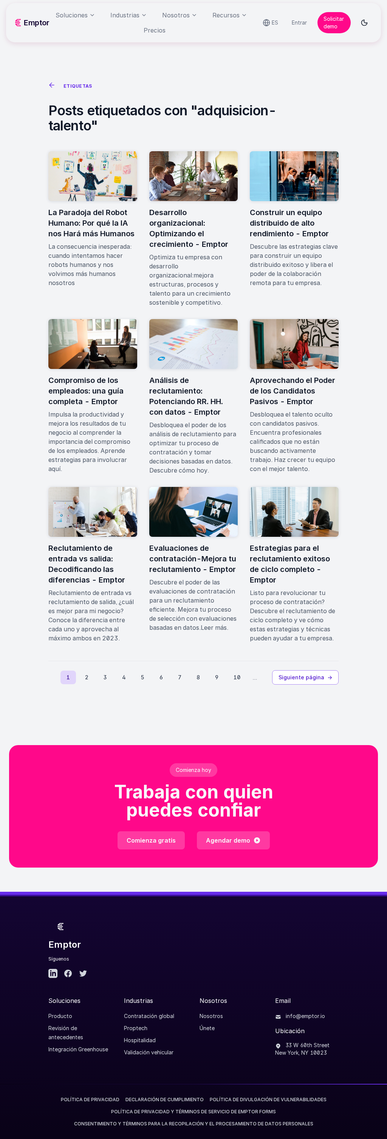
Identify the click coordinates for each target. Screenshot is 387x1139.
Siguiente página (305, 677)
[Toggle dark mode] (364, 22)
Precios (155, 30)
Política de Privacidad (90, 1099)
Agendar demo (228, 840)
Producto (60, 1016)
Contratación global (149, 1016)
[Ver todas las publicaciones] (52, 86)
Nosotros (211, 1016)
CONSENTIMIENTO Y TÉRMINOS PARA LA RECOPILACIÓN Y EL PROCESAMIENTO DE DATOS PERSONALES (193, 1124)
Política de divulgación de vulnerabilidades (268, 1099)
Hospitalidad (140, 1040)
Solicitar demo (334, 22)
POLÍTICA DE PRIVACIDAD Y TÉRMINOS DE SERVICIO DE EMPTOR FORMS (193, 1111)
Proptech (135, 1028)
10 (237, 677)
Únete (207, 1028)
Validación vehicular (148, 1052)
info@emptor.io (304, 1016)
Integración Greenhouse (78, 1049)
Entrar (299, 22)
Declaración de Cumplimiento (164, 1099)
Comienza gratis (151, 840)
